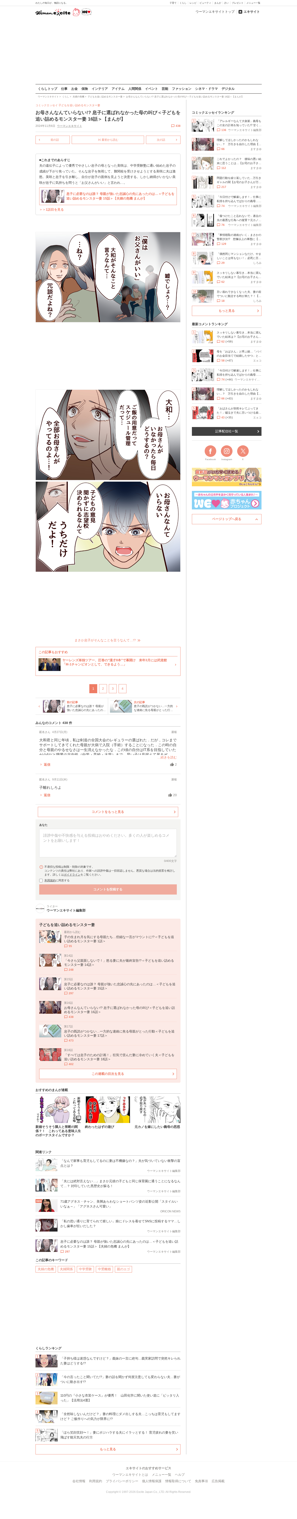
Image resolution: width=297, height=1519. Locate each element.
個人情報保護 (151, 1481)
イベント (151, 88)
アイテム (118, 88)
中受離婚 (104, 1269)
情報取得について (178, 1481)
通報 (174, 732)
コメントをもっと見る (108, 812)
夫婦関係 (66, 1269)
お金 (74, 88)
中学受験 (85, 1269)
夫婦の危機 (46, 1269)
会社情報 (78, 1481)
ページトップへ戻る (226, 519)
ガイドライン (72, 874)
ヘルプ (180, 1474)
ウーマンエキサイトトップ (215, 11)
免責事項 (201, 1481)
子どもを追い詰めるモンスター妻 (79, 105)
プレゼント (237, 3)
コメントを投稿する (108, 889)
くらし (183, 3)
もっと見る (108, 1449)
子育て (173, 3)
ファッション (181, 88)
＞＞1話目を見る (51, 209)
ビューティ (205, 3)
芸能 (165, 88)
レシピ (193, 3)
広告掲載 (218, 1481)
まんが (217, 3)
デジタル (228, 88)
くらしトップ (47, 88)
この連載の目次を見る (108, 1074)
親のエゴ (123, 1269)
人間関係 (134, 88)
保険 (84, 88)
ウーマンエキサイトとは (130, 1474)
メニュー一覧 (253, 3)
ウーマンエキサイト (69, 126)
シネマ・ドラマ (206, 88)
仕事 (64, 88)
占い (226, 3)
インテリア (100, 88)
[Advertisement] (148, 51)
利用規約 (50, 880)
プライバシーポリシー (122, 1481)
